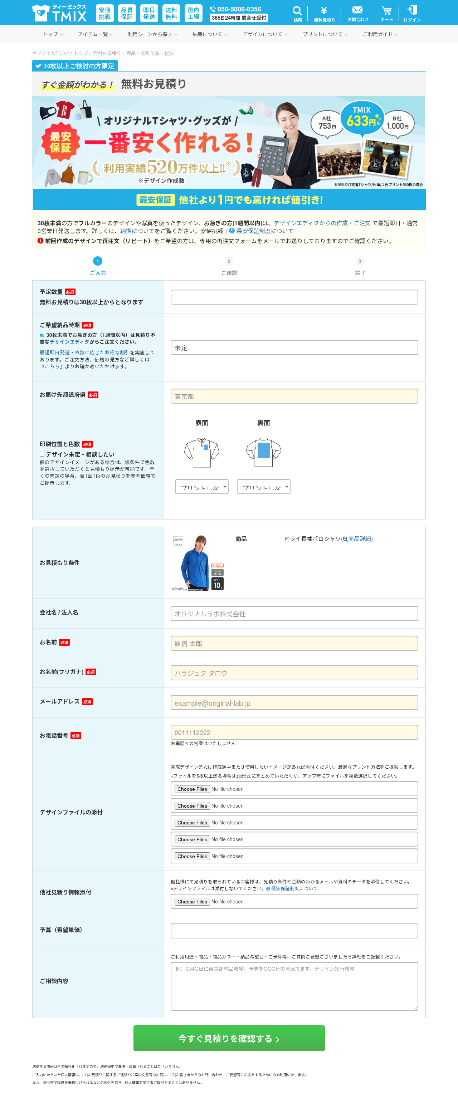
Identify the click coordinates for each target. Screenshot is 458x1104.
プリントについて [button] (323, 34)
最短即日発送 (55, 352)
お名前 (48, 642)
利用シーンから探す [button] (150, 34)
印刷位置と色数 (60, 444)
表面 (201, 422)
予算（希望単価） (63, 930)
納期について (137, 231)
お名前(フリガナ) (61, 672)
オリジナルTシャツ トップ (60, 53)
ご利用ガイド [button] (378, 34)
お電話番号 (54, 735)
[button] (297, 13)
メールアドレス (60, 701)
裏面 (263, 422)
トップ (50, 34)
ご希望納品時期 (60, 325)
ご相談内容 (54, 981)
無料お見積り (107, 53)
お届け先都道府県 (63, 395)
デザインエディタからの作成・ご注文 (322, 223)
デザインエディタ (69, 341)
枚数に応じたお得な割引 (102, 352)
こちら (52, 366)
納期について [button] (208, 34)
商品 (131, 53)
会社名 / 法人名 (59, 612)
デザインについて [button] (263, 34)
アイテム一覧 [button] (93, 34)
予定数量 (51, 292)
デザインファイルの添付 (71, 812)
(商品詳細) (357, 538)
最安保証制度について (265, 231)
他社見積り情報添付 (65, 892)
